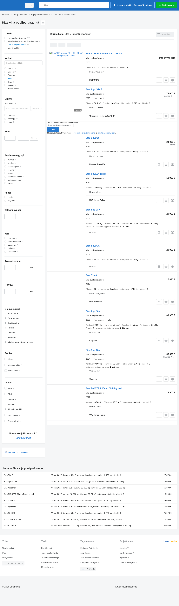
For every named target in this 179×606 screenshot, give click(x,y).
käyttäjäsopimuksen (106, 133)
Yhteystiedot (7, 557)
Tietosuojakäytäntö (49, 553)
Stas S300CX (93, 138)
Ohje (4, 553)
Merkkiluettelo (47, 567)
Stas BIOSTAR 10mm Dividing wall (104, 388)
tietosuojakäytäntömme (85, 133)
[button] (166, 80)
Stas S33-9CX (93, 210)
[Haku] (42, 5)
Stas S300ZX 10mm (96, 174)
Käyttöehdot (46, 548)
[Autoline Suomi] (12, 5)
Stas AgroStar (93, 311)
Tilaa (53, 129)
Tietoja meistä (8, 548)
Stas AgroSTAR (94, 89)
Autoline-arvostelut (49, 562)
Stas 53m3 (91, 275)
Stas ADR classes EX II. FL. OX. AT (104, 53)
